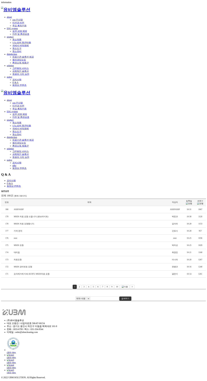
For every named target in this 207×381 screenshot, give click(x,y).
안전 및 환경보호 (20, 34)
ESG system (12, 28)
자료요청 (18, 260)
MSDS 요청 (19, 245)
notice (9, 77)
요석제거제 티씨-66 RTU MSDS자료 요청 (32, 274)
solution (10, 65)
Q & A (15, 82)
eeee (15, 238)
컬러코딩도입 (19, 60)
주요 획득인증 (19, 25)
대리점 (17, 252)
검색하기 (125, 298)
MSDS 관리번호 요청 (23, 267)
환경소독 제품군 (20, 63)
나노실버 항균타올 (21, 42)
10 (117, 287)
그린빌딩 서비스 (20, 68)
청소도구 (16, 48)
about (9, 17)
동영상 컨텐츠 (19, 85)
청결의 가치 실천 (20, 74)
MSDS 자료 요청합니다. (24, 224)
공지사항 (16, 79)
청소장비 (16, 51)
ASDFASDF (19, 209)
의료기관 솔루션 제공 (23, 57)
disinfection (12, 54)
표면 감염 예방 (19, 31)
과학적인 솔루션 (20, 71)
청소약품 (16, 39)
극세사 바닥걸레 (20, 45)
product (10, 37)
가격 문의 (18, 231)
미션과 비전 (18, 23)
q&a (14, 165)
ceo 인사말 (17, 20)
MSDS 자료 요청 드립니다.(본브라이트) (31, 217)
